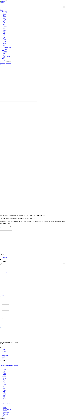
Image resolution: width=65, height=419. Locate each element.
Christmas (4, 385)
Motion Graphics (4, 388)
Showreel (4, 407)
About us (4, 415)
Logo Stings (4, 373)
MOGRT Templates (4, 257)
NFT (2, 402)
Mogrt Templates (4, 382)
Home (1, 61)
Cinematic (4, 381)
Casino (4, 401)
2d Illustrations (5, 410)
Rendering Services (5, 414)
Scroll (4, 400)
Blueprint (4, 394)
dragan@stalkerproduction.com (4, 346)
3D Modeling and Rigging (6, 413)
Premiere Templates (4, 376)
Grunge (4, 375)
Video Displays (5, 368)
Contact (3, 416)
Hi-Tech (4, 389)
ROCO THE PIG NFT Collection (7, 403)
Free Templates (3, 256)
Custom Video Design (6, 412)
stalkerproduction (2, 2)
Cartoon (4, 395)
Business (3, 295)
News (4, 372)
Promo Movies (5, 408)
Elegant (4, 380)
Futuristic (4, 374)
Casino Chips (5, 398)
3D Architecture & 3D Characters (7, 409)
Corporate (4, 369)
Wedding (4, 371)
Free (2, 405)
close (4, 418)
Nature (4, 397)
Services (3, 411)
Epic (3, 386)
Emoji (4, 396)
